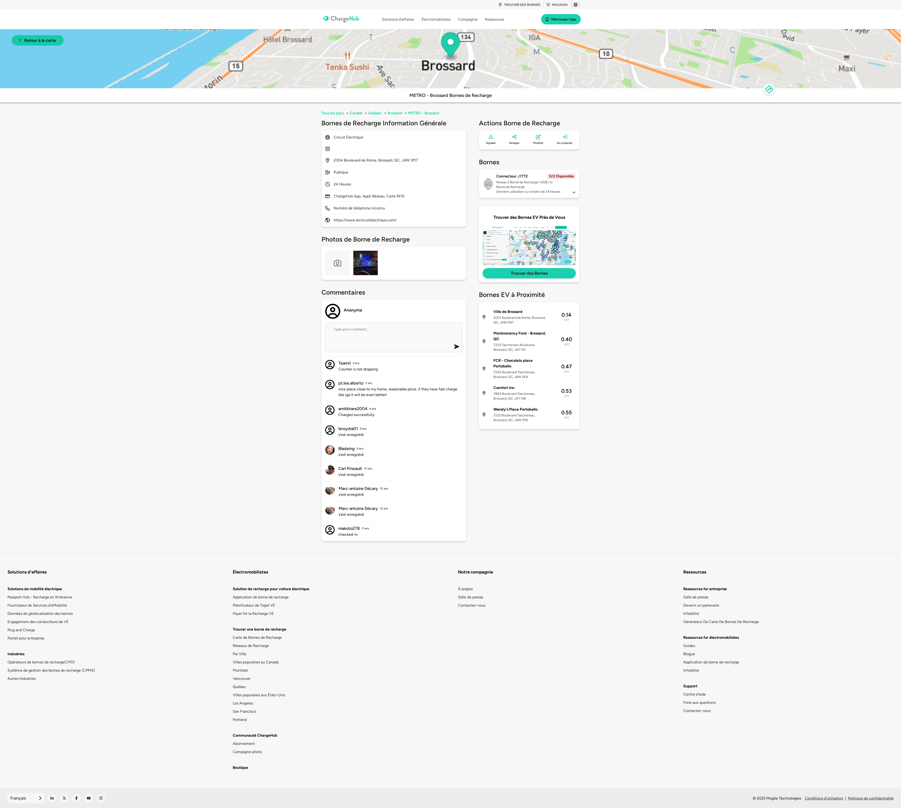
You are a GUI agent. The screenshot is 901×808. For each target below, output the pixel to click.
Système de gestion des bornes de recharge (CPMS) (51, 670)
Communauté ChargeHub (255, 735)
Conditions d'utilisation (824, 798)
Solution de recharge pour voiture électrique (271, 589)
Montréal (240, 670)
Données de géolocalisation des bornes (40, 613)
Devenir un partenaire (701, 605)
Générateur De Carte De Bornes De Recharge (721, 621)
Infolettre (691, 613)
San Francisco (244, 711)
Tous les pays (332, 113)
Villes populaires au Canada (256, 662)
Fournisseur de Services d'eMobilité (37, 605)
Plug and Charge (21, 630)
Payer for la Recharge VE (253, 613)
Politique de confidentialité (870, 798)
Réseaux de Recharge (251, 645)
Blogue (689, 654)
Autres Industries (22, 678)
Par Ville (239, 654)
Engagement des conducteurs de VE (38, 621)
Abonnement (244, 743)
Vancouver (242, 678)
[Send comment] (456, 346)
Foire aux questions (699, 702)
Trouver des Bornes (529, 273)
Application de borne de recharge (261, 597)
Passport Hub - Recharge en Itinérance (40, 597)
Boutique (240, 767)
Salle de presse (470, 597)
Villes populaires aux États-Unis (259, 695)
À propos (465, 589)
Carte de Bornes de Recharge (257, 637)
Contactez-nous (471, 605)
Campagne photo (247, 752)
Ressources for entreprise (705, 589)
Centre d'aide (694, 694)
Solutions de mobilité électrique (35, 589)
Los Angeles (243, 703)
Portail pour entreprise (26, 638)
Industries (16, 654)
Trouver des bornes (522, 5)
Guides (689, 645)
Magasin (560, 5)
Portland (240, 719)
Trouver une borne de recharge (259, 629)
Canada (356, 113)
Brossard (395, 113)
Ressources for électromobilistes (711, 637)
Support (690, 686)
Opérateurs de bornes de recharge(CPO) (41, 662)
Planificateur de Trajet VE (254, 605)
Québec (375, 113)
